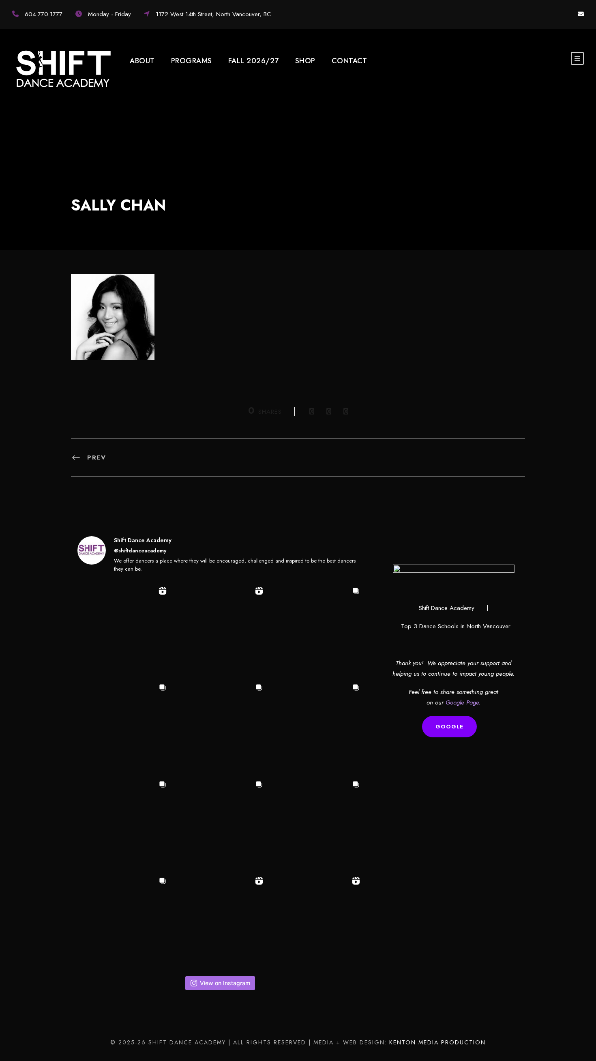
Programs (191, 61)
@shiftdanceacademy (140, 550)
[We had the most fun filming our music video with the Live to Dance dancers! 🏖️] (220, 630)
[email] (581, 14)
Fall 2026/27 (253, 61)
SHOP (305, 61)
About (142, 61)
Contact (349, 61)
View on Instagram (225, 982)
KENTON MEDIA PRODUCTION (437, 1042)
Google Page (462, 702)
